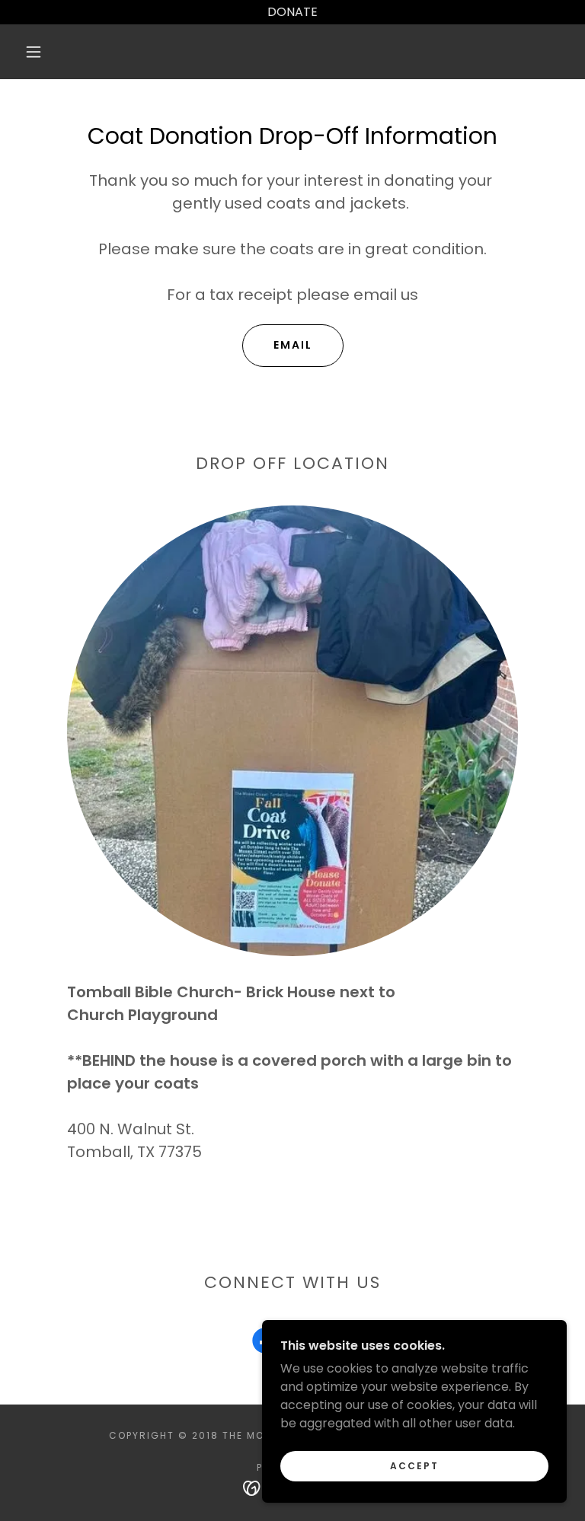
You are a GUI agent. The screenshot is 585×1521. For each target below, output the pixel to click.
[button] (33, 52)
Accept (414, 1465)
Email (292, 344)
